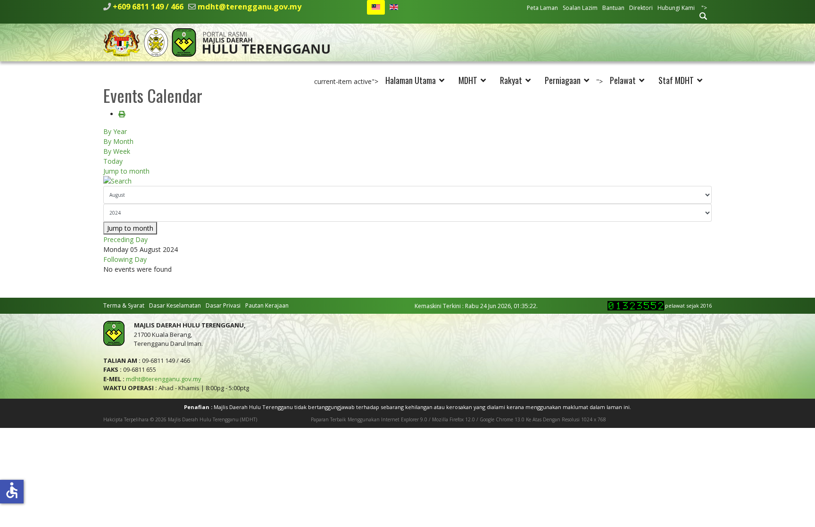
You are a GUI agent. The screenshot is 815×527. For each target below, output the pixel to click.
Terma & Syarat (123, 305)
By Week (116, 151)
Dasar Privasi (223, 305)
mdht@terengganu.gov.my (249, 6)
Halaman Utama (410, 80)
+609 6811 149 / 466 (148, 6)
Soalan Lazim (580, 8)
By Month (118, 141)
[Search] (407, 181)
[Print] (121, 113)
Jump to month (126, 171)
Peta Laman (542, 8)
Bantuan (613, 8)
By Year (115, 131)
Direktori (641, 8)
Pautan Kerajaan (267, 305)
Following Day (125, 259)
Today (113, 161)
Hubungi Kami (676, 8)
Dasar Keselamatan (175, 305)
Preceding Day (125, 239)
